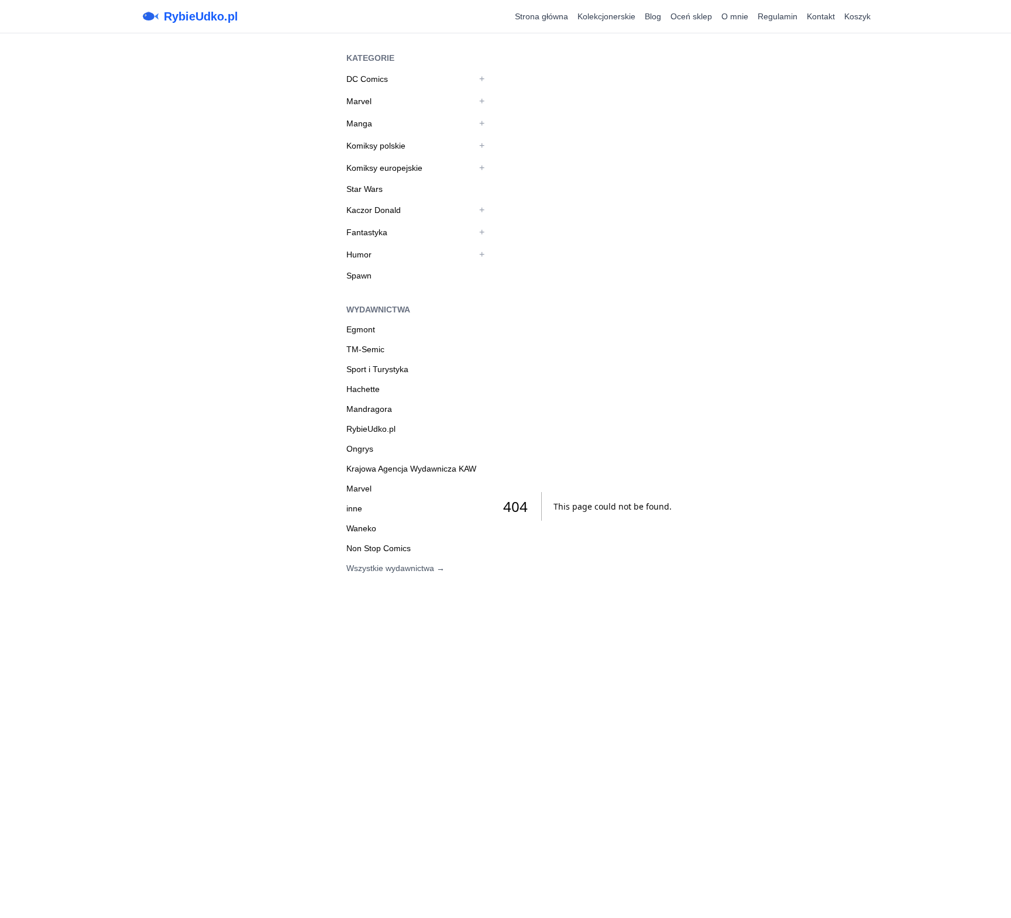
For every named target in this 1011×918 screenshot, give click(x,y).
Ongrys (359, 448)
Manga (359, 123)
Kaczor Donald (373, 210)
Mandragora (369, 409)
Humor (359, 254)
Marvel (359, 101)
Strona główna (541, 16)
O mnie (734, 16)
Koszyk (857, 16)
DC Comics (367, 79)
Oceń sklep (691, 16)
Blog (653, 16)
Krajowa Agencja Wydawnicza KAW (411, 468)
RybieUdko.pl (201, 16)
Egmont (360, 329)
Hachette (363, 389)
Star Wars (364, 189)
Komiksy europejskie (384, 168)
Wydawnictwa (378, 309)
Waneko (361, 528)
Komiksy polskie (375, 145)
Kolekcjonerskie (606, 16)
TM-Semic (365, 349)
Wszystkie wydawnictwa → (395, 568)
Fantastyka (366, 232)
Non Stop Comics (378, 548)
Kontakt (821, 16)
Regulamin (777, 16)
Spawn (359, 275)
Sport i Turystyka (377, 369)
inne (354, 508)
